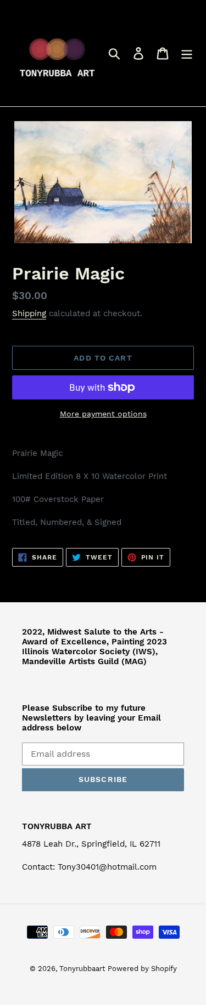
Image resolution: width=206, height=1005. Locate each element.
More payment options (103, 413)
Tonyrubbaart (82, 968)
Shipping (29, 313)
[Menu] (187, 53)
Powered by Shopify (142, 968)
